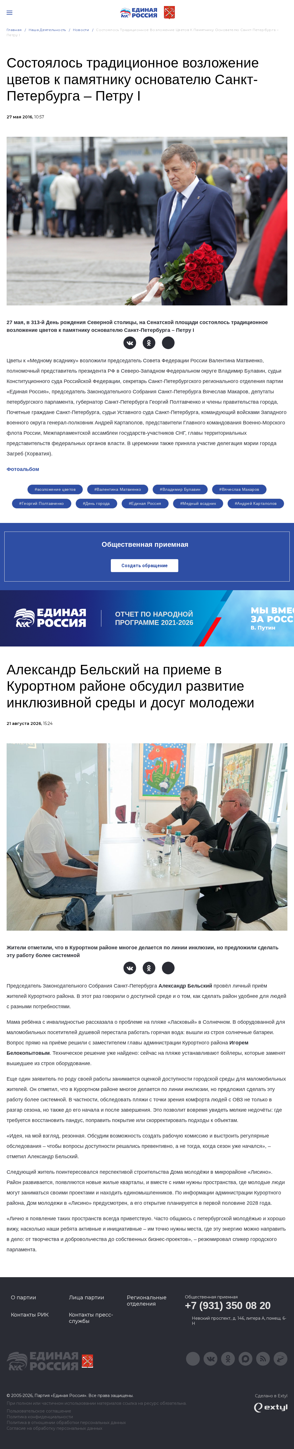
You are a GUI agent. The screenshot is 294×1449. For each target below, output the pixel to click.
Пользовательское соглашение (39, 1411)
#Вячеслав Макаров (239, 489)
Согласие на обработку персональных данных (54, 1428)
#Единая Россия (145, 503)
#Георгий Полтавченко (41, 503)
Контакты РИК (30, 1315)
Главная (14, 30)
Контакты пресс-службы (91, 1318)
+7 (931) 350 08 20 (228, 1305)
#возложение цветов (55, 489)
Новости (81, 30)
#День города (96, 503)
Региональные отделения (147, 1300)
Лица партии (86, 1297)
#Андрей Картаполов (256, 503)
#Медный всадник (198, 503)
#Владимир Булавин (180, 489)
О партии (23, 1297)
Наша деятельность (47, 30)
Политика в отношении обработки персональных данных (66, 1422)
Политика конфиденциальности (40, 1417)
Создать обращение (144, 565)
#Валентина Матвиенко (117, 489)
